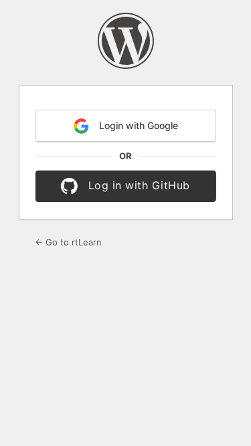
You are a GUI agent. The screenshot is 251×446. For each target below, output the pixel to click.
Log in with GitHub (137, 185)
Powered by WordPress (126, 41)
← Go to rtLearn (68, 242)
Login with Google (137, 125)
